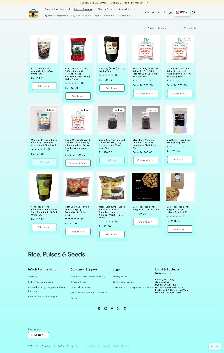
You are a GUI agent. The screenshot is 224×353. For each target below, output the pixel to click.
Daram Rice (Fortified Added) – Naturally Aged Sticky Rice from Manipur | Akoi (179, 72)
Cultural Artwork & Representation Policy (133, 287)
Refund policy (58, 346)
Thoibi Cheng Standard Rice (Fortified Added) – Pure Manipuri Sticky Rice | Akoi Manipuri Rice (77, 145)
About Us (32, 276)
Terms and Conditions (124, 281)
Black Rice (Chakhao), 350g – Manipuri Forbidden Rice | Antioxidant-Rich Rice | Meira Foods (77, 73)
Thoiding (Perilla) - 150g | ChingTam (112, 70)
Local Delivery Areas (81, 287)
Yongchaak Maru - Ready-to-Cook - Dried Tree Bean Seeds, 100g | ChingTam (44, 211)
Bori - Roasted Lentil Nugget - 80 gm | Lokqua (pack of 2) (178, 209)
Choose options (146, 93)
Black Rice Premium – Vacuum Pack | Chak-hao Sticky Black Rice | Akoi (145, 144)
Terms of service (88, 346)
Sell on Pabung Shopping (40, 281)
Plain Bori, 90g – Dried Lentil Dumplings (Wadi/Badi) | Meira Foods (77, 211)
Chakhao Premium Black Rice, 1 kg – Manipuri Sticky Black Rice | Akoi (44, 143)
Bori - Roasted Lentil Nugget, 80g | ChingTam (146, 208)
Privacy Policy (120, 276)
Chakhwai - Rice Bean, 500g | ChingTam (179, 141)
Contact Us (76, 297)
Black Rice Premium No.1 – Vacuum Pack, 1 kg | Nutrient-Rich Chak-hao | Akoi (112, 144)
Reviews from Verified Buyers (42, 296)
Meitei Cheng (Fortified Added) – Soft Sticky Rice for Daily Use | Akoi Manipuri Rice (145, 72)
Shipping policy (104, 346)
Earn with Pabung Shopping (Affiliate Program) (46, 289)
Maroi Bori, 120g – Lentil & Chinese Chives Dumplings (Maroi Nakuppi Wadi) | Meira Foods (112, 212)
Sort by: (151, 28)
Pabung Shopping (43, 346)
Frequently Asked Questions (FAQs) (88, 276)
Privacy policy (73, 346)
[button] (84, 9)
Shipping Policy (78, 281)
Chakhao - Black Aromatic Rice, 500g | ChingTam (42, 71)
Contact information (122, 346)
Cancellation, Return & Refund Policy (89, 292)
